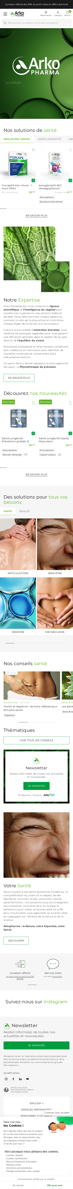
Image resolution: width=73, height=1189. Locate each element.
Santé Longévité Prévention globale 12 (15, 440)
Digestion (10, 702)
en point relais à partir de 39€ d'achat (20, 977)
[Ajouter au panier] (33, 180)
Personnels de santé (36, 1116)
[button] (67, 14)
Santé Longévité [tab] (49, 139)
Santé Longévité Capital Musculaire (54, 440)
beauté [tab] (24, 511)
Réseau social (13, 1165)
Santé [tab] (8, 511)
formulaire (57, 976)
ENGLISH (35, 1103)
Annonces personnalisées (19, 1168)
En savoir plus (36, 215)
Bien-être (68, 711)
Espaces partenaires (36, 1109)
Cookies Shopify (14, 1155)
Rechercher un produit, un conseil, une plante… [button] (33, 22)
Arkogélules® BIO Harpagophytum (50, 187)
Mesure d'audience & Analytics (21, 1161)
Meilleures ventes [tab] (17, 139)
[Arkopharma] (17, 14)
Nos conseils (25, 663)
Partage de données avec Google (23, 1171)
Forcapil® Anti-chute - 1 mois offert (17, 187)
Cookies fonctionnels (16, 1158)
